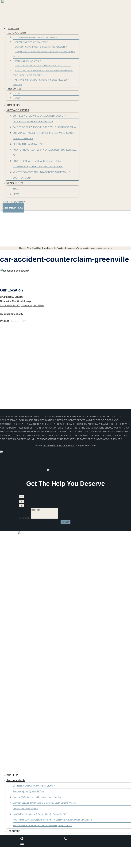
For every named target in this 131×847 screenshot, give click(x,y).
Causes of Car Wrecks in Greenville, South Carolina (41, 47)
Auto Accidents (17, 33)
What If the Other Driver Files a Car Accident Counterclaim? (52, 248)
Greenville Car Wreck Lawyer (58, 445)
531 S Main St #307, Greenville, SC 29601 (22, 305)
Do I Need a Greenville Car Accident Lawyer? (36, 37)
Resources (14, 89)
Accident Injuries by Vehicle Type (31, 42)
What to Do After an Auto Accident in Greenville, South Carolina (41, 82)
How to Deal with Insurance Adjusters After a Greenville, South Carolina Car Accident (43, 73)
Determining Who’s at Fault (28, 61)
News (17, 98)
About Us (13, 28)
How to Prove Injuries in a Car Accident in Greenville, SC (43, 66)
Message (25, 517)
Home (22, 248)
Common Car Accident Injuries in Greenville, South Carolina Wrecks (44, 54)
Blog (17, 93)
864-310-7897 (18, 320)
